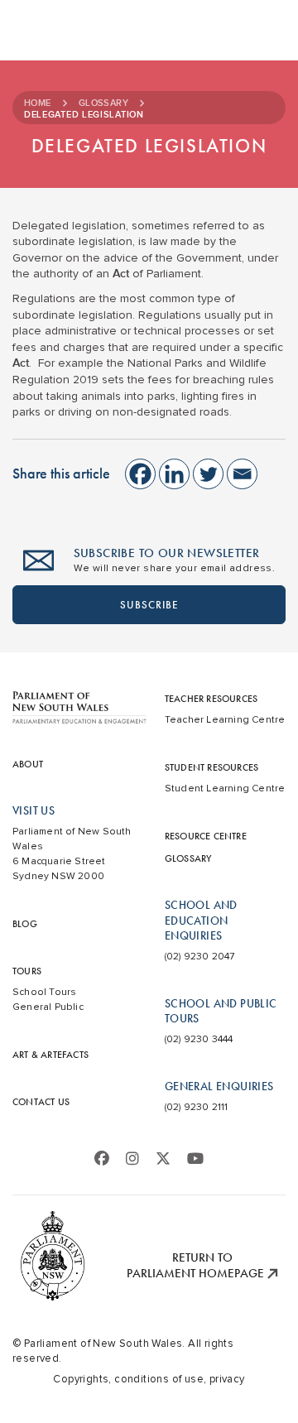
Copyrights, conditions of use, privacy (148, 1379)
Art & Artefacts (50, 1054)
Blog (24, 923)
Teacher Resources (211, 698)
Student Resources (211, 767)
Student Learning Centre (225, 788)
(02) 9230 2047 (200, 956)
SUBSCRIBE (149, 605)
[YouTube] (195, 1159)
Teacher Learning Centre (225, 720)
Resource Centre (206, 836)
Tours (26, 971)
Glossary (103, 103)
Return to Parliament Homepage (197, 1265)
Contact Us (41, 1101)
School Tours (44, 992)
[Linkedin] (174, 474)
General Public (48, 1007)
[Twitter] (208, 474)
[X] (163, 1159)
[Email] (242, 474)
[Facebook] (140, 474)
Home (37, 103)
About (27, 764)
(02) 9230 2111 (196, 1107)
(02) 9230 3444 (199, 1039)
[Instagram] (132, 1159)
